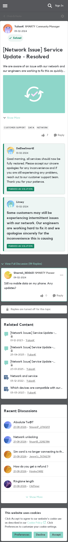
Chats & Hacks (14, 16)
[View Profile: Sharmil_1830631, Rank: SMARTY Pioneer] (8, 275)
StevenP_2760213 (39, 427)
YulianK (19, 26)
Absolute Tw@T (23, 422)
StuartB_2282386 (39, 441)
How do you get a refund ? (30, 466)
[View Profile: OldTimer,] (8, 484)
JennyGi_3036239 (39, 456)
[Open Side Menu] (5, 6)
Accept (56, 534)
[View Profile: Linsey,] (10, 204)
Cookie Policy (34, 522)
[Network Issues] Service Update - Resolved (32, 333)
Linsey (20, 202)
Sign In (59, 5)
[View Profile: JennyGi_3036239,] (8, 454)
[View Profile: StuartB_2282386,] (8, 440)
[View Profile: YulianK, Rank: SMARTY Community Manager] (7, 28)
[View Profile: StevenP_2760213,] (8, 425)
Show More (13, 118)
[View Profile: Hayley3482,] (8, 469)
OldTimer (34, 486)
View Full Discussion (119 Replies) (23, 264)
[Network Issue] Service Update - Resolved (31, 347)
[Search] (50, 5)
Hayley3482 (36, 471)
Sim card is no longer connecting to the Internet (38, 452)
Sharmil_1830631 (24, 273)
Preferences (22, 534)
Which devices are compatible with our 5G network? (35, 388)
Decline (40, 534)
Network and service (23, 376)
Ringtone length (23, 481)
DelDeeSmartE (25, 148)
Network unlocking (25, 437)
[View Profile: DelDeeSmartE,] (10, 150)
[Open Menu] (62, 16)
